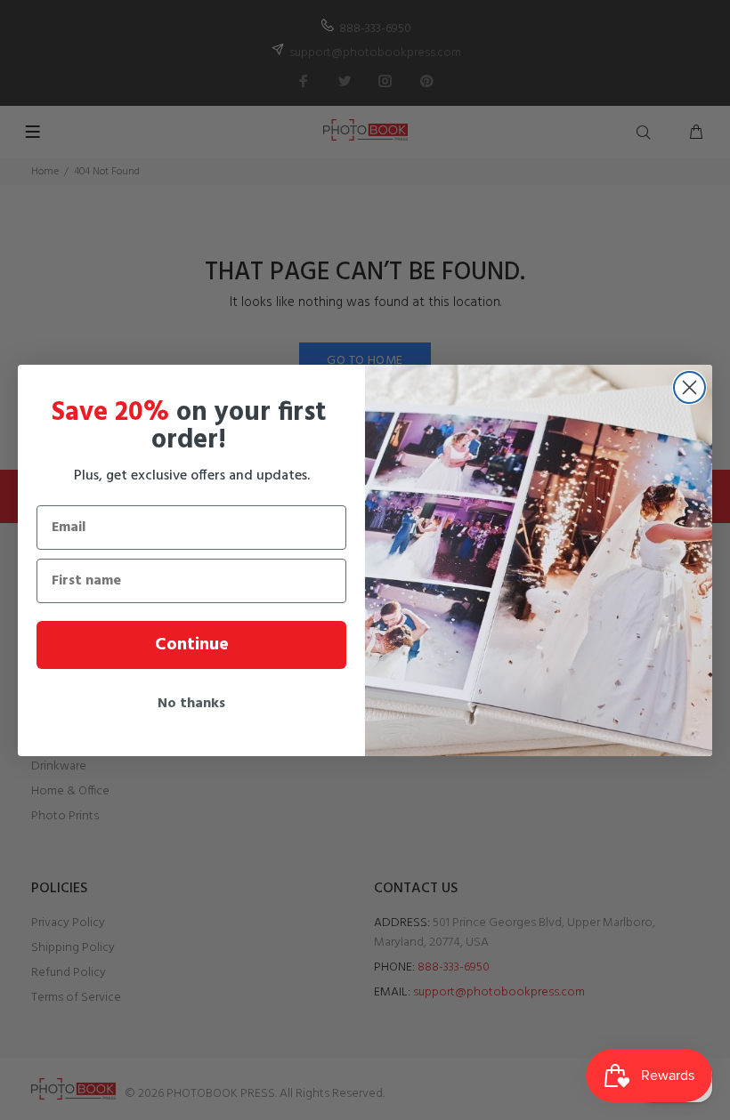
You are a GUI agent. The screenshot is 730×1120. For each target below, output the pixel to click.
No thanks (191, 703)
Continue (192, 645)
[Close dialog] (689, 387)
